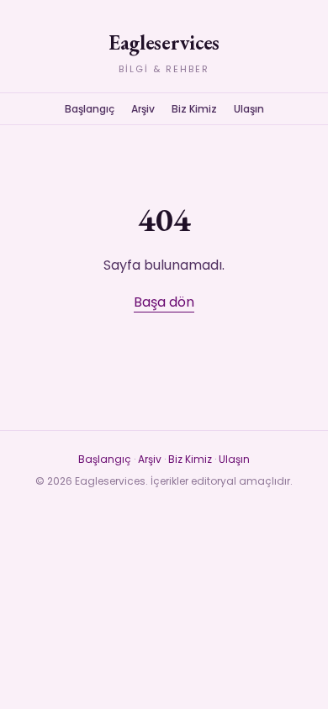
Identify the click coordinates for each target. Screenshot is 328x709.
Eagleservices (164, 42)
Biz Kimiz (194, 109)
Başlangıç (89, 109)
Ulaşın (249, 109)
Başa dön (164, 302)
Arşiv (143, 109)
